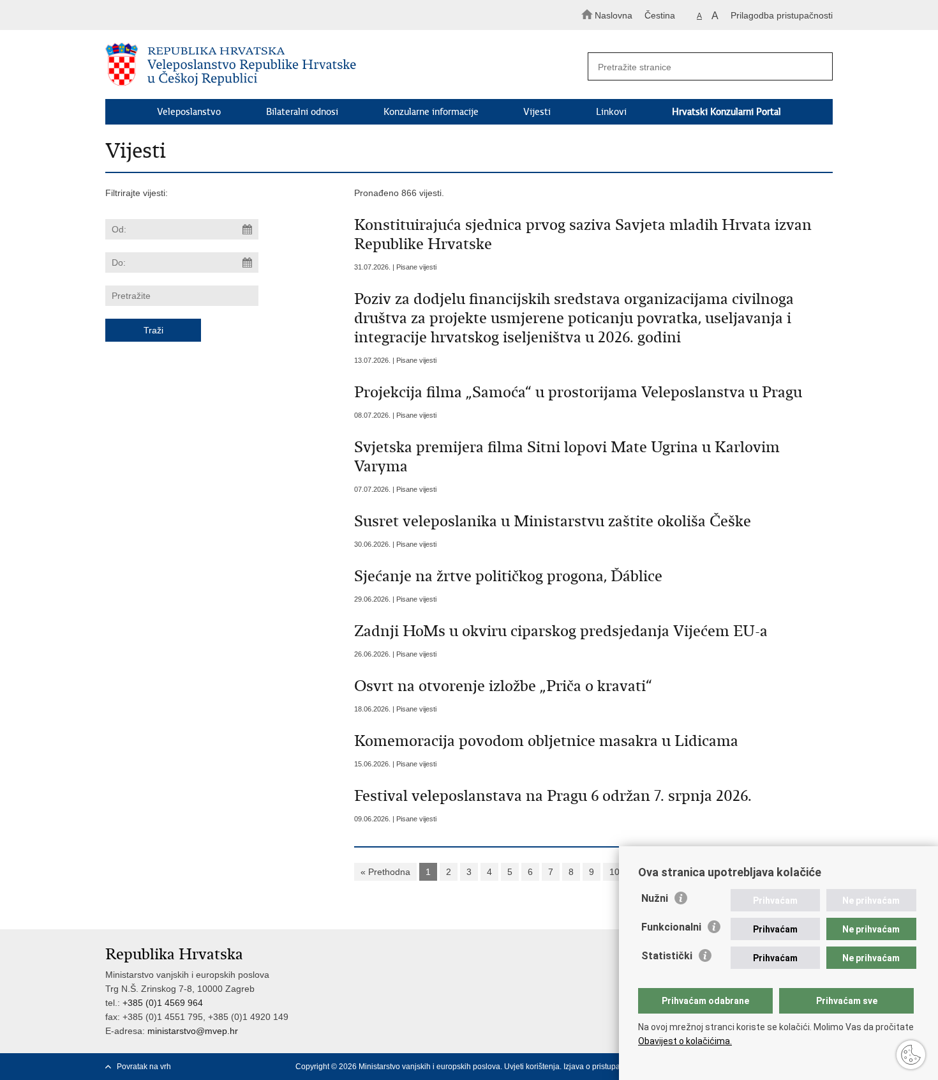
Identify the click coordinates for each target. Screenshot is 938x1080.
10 (614, 872)
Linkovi (611, 112)
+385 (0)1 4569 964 (163, 1003)
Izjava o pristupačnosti (602, 1066)
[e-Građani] (159, 15)
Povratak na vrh (144, 1066)
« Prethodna (385, 872)
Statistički (666, 956)
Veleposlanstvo (189, 112)
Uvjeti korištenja (532, 1066)
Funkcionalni (671, 927)
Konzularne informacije (431, 112)
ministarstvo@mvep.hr (192, 1031)
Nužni (654, 898)
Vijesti (537, 112)
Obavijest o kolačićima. (685, 1041)
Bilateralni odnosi (302, 112)
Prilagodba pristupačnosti (782, 15)
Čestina (659, 15)
